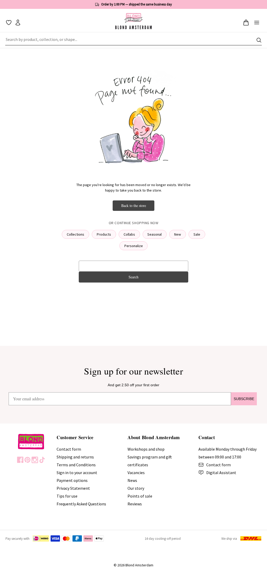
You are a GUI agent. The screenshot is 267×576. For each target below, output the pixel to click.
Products (104, 234)
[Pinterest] (27, 460)
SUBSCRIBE (244, 399)
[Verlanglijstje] (8, 22)
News (132, 480)
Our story (136, 488)
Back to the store (133, 205)
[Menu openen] (257, 22)
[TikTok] (42, 460)
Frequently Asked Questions (81, 503)
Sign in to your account (77, 472)
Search (133, 276)
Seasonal (154, 234)
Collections (75, 234)
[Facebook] (20, 460)
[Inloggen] (18, 22)
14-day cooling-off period (163, 538)
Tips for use (67, 496)
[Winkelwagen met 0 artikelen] (246, 22)
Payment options (72, 480)
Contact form (69, 449)
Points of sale (140, 496)
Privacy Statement (73, 488)
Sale (196, 234)
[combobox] (133, 40)
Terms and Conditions (76, 464)
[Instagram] (35, 460)
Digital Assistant (221, 472)
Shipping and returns (75, 456)
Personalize (133, 245)
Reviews (135, 503)
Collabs (129, 234)
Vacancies (136, 472)
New (177, 234)
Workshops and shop (146, 449)
